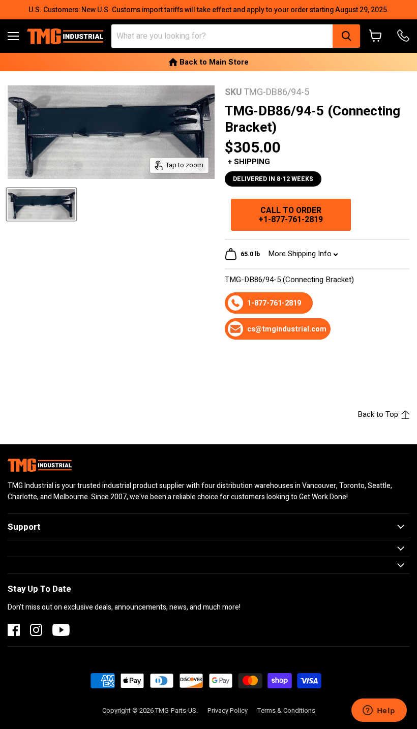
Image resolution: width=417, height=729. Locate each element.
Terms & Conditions (286, 710)
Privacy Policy (227, 710)
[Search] (346, 36)
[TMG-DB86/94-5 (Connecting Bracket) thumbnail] (41, 204)
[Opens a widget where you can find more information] (379, 711)
